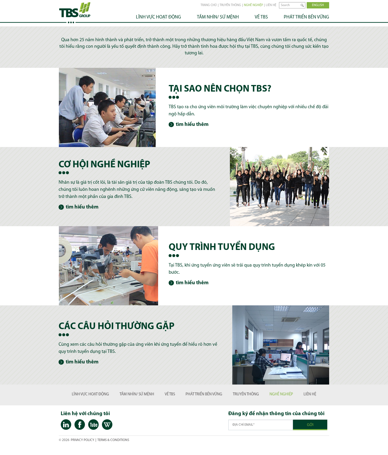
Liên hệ (271, 5)
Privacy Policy (82, 440)
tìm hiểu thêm (192, 124)
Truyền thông (230, 5)
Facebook (79, 425)
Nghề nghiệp (253, 5)
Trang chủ (209, 5)
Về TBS (261, 17)
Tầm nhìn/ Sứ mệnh (218, 17)
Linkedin (66, 425)
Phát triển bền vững (306, 17)
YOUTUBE (93, 425)
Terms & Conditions (113, 440)
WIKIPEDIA (107, 425)
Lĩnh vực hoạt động (158, 17)
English (318, 5)
